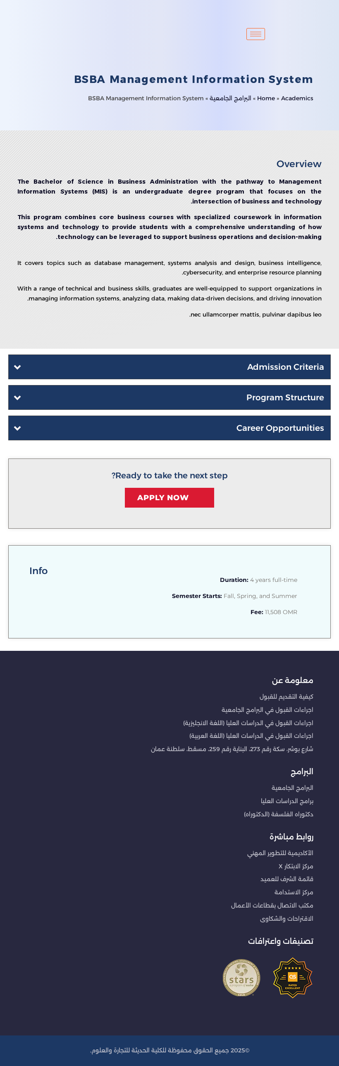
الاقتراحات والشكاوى (286, 918)
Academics (297, 98)
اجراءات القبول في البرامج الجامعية (267, 710)
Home (266, 98)
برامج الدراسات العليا (287, 801)
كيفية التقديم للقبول (286, 696)
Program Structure (285, 397)
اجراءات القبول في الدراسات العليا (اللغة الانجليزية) (248, 723)
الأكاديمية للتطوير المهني (280, 853)
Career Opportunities (280, 428)
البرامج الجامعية (230, 98)
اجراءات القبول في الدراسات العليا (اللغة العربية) (251, 736)
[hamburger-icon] (255, 34)
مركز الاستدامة (294, 892)
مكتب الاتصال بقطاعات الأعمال (272, 905)
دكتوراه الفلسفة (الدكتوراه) (278, 814)
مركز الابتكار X (296, 866)
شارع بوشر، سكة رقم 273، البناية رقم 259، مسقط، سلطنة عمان (232, 749)
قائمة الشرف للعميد (286, 879)
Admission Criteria (285, 367)
